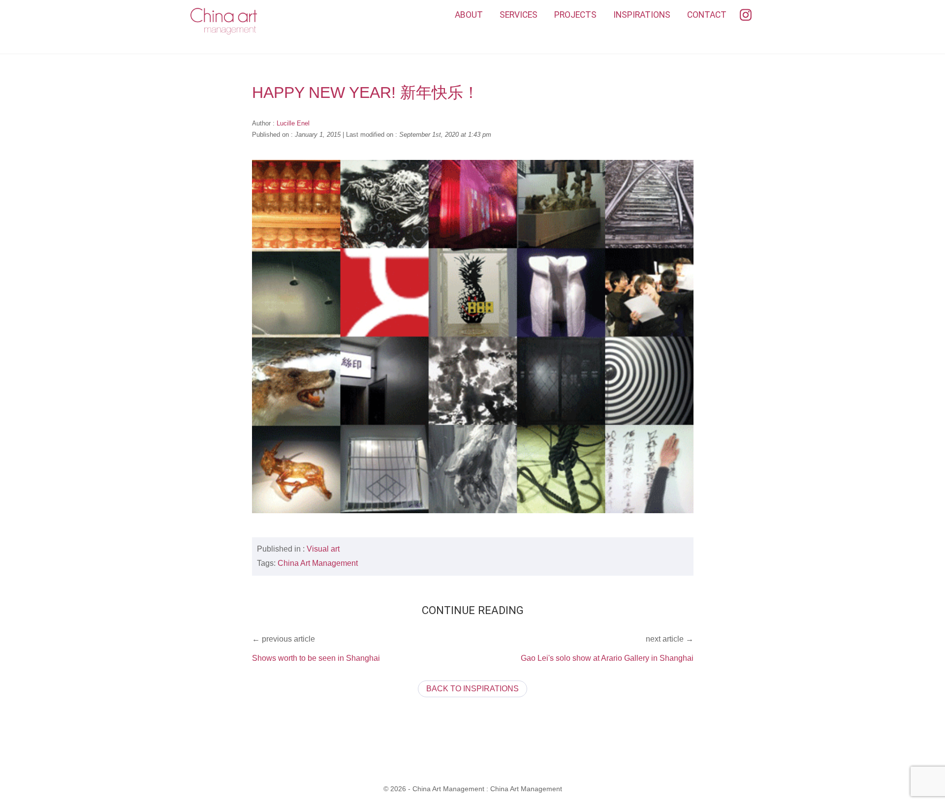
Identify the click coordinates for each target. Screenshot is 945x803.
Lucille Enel (293, 123)
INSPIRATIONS (641, 15)
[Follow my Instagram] (746, 15)
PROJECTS (575, 15)
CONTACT (706, 15)
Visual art (323, 549)
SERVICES (518, 15)
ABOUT (469, 15)
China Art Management (318, 563)
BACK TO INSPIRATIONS (472, 688)
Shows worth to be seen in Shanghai (316, 658)
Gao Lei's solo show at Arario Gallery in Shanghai (607, 658)
